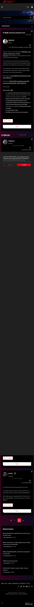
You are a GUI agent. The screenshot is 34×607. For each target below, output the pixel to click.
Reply (17, 126)
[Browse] (2, 7)
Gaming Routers (6, 26)
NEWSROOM (15, 583)
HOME (9, 583)
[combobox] (17, 17)
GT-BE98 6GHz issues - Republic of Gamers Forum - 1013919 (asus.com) (17, 53)
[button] (5, 120)
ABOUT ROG (4, 583)
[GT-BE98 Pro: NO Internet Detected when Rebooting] (28, 134)
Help (28, 7)
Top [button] (2, 603)
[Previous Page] (11, 520)
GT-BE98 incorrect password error (10, 561)
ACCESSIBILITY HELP (24, 583)
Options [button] (32, 26)
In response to (19, 145)
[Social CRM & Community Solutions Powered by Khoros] (28, 603)
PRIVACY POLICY (21, 592)
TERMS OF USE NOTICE (13, 592)
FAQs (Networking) (7, 537)
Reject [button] (10, 164)
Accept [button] (24, 164)
